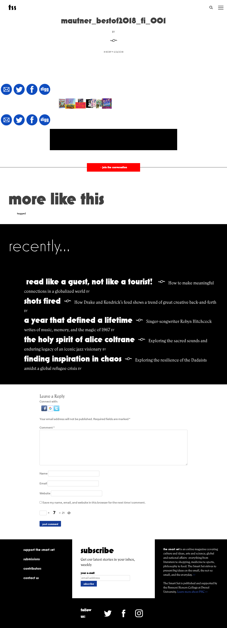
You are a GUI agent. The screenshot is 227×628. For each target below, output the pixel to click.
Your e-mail (88, 573)
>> (194, 574)
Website (45, 493)
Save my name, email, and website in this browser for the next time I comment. (94, 502)
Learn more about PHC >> (192, 591)
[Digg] (44, 90)
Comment (47, 427)
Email (43, 483)
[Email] (6, 90)
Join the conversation (113, 167)
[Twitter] (19, 90)
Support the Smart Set (39, 549)
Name (44, 473)
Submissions (31, 559)
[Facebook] (32, 90)
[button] (44, 410)
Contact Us (31, 578)
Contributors (32, 568)
